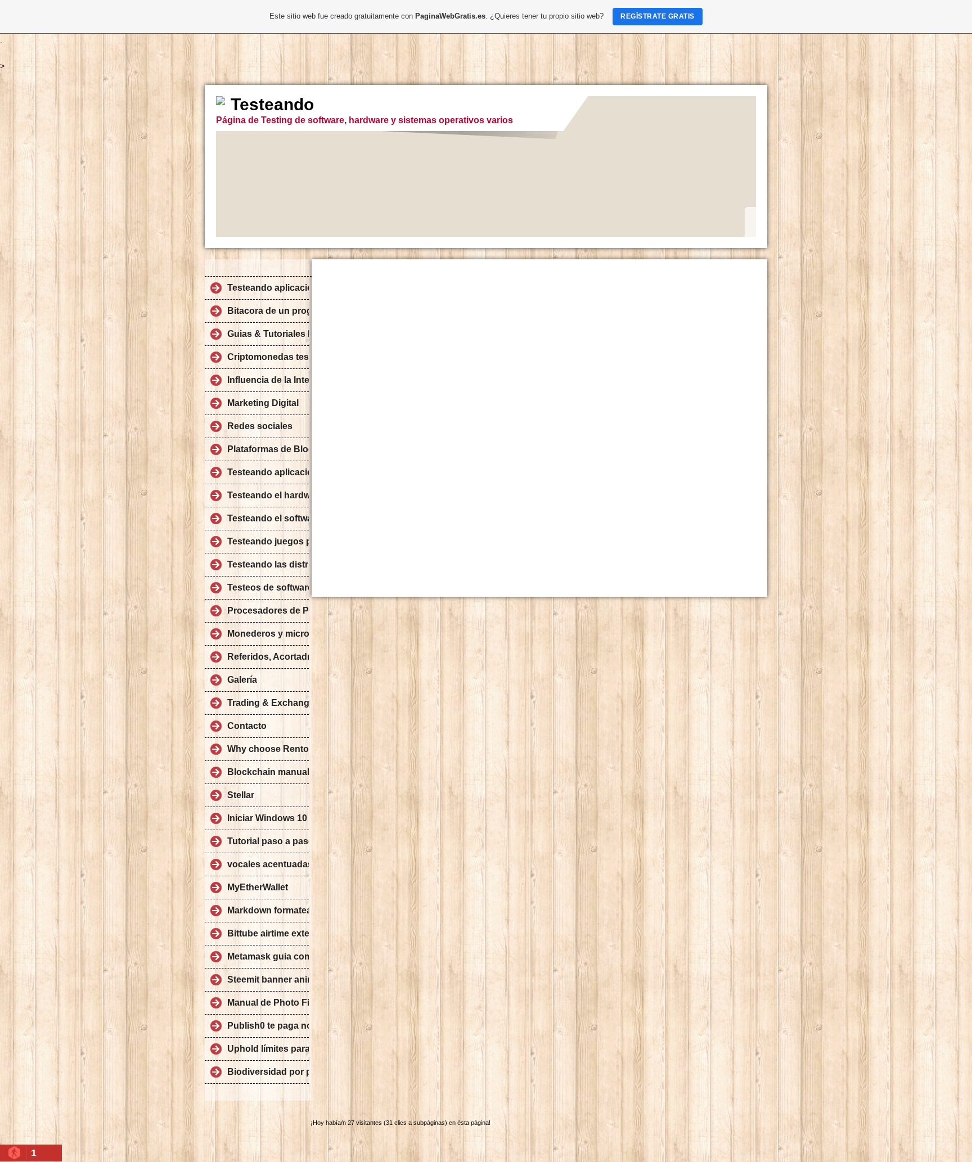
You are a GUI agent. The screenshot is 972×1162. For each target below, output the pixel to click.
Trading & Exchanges (268, 703)
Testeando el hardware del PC (268, 495)
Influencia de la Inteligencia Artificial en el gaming (268, 380)
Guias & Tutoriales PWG (268, 334)
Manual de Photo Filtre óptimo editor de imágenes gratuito (268, 1002)
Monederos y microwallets (268, 633)
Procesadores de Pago (268, 610)
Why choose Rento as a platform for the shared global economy (268, 749)
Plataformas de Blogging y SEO (268, 449)
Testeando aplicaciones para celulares (268, 287)
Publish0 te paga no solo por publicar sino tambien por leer (268, 1025)
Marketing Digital (263, 403)
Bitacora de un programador (268, 311)
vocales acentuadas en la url (268, 864)
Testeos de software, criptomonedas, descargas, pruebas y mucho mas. (268, 587)
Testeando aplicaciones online (268, 472)
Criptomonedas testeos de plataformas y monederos (268, 357)
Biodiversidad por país (268, 1072)
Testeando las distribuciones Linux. (268, 564)
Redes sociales (259, 426)
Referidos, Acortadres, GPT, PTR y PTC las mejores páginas (268, 656)
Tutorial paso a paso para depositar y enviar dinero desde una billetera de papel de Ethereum (268, 841)
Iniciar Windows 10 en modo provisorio (268, 818)
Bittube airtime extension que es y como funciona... (268, 933)
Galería (242, 679)
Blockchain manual (268, 772)
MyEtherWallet (257, 887)
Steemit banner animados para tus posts (268, 979)
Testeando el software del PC (268, 518)
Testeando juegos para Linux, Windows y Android (268, 541)
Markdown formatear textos (268, 910)
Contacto (247, 726)
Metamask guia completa (268, 956)
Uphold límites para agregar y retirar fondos (268, 1048)
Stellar (240, 795)
